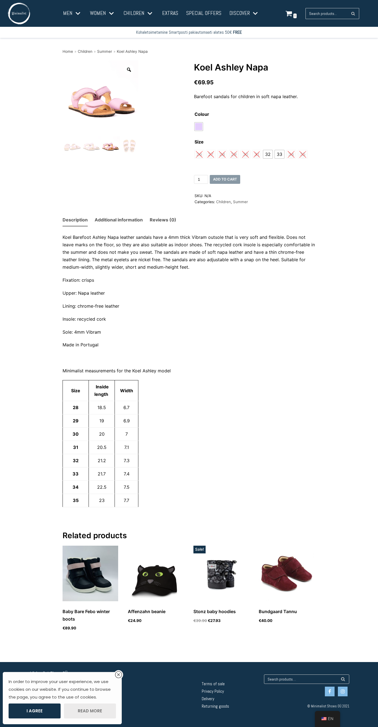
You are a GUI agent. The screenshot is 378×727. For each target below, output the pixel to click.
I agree (35, 711)
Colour (202, 114)
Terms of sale (213, 684)
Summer (104, 51)
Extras (170, 13)
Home (68, 51)
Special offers (203, 13)
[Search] (353, 13)
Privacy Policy (213, 691)
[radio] (199, 126)
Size (199, 142)
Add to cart (225, 179)
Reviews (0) (163, 220)
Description (75, 220)
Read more (90, 711)
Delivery (208, 699)
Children (85, 51)
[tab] (75, 220)
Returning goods (215, 706)
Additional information (119, 220)
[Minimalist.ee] (19, 13)
